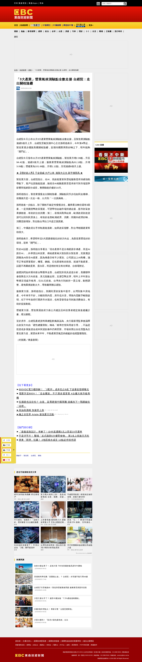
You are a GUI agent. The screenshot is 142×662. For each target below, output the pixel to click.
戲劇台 (42, 645)
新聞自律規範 (54, 641)
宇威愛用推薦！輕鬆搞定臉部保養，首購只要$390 (79, 495)
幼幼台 (49, 645)
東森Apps (33, 3)
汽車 (74, 31)
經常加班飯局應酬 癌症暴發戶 (26, 495)
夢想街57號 (68, 25)
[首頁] (23, 14)
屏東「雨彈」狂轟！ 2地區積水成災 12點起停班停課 (47, 440)
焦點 (23, 31)
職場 (101, 31)
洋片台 (62, 645)
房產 (67, 31)
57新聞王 (47, 25)
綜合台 (35, 645)
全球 (54, 31)
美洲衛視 (75, 645)
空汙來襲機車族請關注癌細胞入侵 (79, 546)
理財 (81, 31)
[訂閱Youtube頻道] (6, 461)
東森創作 (94, 645)
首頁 (16, 25)
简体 (42, 3)
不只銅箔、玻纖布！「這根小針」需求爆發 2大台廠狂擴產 (26, 521)
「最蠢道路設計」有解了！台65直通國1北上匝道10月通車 (50, 431)
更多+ (91, 25)
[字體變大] (6, 446)
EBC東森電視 (20, 3)
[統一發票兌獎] (111, 181)
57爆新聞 (57, 25)
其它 (16, 37)
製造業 (26, 455)
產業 (40, 31)
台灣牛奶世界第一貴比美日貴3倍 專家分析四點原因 (53, 546)
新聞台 (29, 645)
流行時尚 (118, 31)
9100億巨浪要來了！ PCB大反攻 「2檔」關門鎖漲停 (26, 546)
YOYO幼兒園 (84, 645)
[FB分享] (6, 441)
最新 (16, 31)
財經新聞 (24, 25)
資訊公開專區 (88, 641)
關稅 (39, 455)
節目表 (18, 641)
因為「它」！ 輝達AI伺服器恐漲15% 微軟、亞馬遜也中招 (79, 521)
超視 (68, 645)
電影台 (55, 645)
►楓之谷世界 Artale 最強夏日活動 (35, 414)
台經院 (33, 455)
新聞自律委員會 (40, 641)
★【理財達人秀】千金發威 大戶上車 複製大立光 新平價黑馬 (48, 173)
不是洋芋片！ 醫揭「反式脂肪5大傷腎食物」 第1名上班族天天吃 (54, 435)
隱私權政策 (125, 652)
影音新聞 (31, 31)
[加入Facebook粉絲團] (6, 456)
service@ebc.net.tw (123, 655)
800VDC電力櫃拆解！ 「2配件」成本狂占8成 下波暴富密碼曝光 (54, 389)
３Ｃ (87, 31)
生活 (94, 31)
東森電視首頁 (20, 645)
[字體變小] (6, 451)
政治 (47, 31)
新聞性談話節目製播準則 (71, 641)
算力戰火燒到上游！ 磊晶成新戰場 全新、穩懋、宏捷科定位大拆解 (53, 495)
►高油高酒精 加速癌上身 (30, 410)
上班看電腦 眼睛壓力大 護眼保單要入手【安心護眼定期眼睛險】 (53, 521)
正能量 (109, 31)
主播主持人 (27, 641)
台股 (60, 31)
